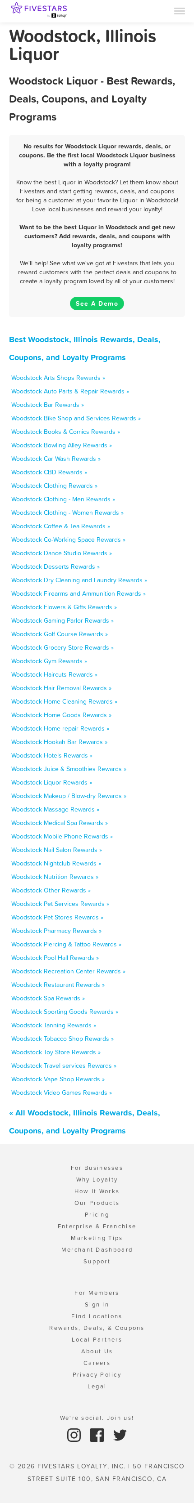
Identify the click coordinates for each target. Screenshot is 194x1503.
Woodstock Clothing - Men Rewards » (63, 499)
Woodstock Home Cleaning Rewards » (64, 701)
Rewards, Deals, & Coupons (97, 1328)
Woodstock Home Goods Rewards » (61, 714)
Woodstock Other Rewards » (51, 890)
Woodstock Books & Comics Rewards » (65, 431)
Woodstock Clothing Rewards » (54, 485)
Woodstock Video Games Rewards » (61, 1092)
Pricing (97, 1214)
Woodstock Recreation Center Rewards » (68, 971)
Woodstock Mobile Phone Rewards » (62, 836)
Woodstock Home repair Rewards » (60, 728)
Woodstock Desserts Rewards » (55, 566)
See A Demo (97, 303)
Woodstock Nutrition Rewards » (54, 876)
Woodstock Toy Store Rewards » (56, 1052)
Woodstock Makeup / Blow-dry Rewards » (68, 795)
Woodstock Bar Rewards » (47, 404)
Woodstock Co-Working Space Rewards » (68, 539)
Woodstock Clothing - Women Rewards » (67, 512)
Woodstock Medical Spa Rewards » (59, 822)
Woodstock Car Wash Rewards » (56, 458)
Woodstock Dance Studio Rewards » (61, 553)
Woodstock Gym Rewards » (49, 660)
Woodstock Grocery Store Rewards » (62, 647)
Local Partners (97, 1339)
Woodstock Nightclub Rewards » (56, 863)
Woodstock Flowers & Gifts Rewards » (64, 606)
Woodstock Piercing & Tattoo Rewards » (66, 944)
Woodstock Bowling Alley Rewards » (61, 445)
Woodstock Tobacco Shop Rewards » (62, 1038)
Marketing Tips (97, 1238)
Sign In (97, 1304)
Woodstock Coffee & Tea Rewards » (60, 526)
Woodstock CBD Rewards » (49, 472)
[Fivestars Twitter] (120, 1434)
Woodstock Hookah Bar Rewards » (59, 741)
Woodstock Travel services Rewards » (63, 1065)
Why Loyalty (97, 1179)
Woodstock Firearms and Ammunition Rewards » (78, 593)
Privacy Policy (97, 1374)
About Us (97, 1351)
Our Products (97, 1203)
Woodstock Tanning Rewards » (53, 1025)
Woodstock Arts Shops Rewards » (58, 377)
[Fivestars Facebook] (98, 1434)
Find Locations (96, 1316)
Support (97, 1261)
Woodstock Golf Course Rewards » (59, 633)
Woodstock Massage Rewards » (55, 809)
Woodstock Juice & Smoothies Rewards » (68, 768)
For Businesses (97, 1168)
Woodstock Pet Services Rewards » (60, 903)
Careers (97, 1363)
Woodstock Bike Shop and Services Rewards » (76, 418)
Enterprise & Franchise (97, 1226)
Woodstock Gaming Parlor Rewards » (62, 620)
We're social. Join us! (97, 1418)
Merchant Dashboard (97, 1249)
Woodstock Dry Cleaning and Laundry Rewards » (79, 579)
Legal (97, 1386)
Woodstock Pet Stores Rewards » (57, 917)
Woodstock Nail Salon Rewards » (56, 849)
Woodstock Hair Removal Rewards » (61, 687)
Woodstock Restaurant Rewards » (58, 984)
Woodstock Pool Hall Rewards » (55, 957)
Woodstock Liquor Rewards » (51, 782)
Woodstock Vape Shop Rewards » (58, 1079)
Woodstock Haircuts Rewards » (54, 674)
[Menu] (179, 10)
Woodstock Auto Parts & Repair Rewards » (70, 391)
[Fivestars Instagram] (75, 1434)
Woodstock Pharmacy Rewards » (56, 930)
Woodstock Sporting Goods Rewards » (64, 1011)
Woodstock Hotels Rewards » (51, 755)
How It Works (97, 1191)
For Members (96, 1293)
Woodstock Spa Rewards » (48, 998)
